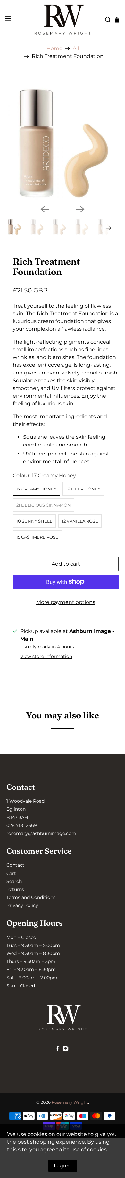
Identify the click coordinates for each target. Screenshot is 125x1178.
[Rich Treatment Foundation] (62, 143)
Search (14, 881)
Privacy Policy (22, 905)
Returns (15, 889)
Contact (15, 865)
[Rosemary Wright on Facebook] (58, 1050)
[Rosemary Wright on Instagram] (66, 1050)
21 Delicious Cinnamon (43, 505)
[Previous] (45, 209)
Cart (11, 873)
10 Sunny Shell (34, 521)
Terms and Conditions (30, 897)
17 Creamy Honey (36, 488)
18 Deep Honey (83, 488)
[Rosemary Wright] (62, 20)
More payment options (65, 602)
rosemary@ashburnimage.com (41, 833)
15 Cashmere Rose (37, 537)
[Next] (80, 209)
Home (54, 48)
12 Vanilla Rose (80, 521)
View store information (46, 656)
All (76, 48)
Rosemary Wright (70, 1102)
